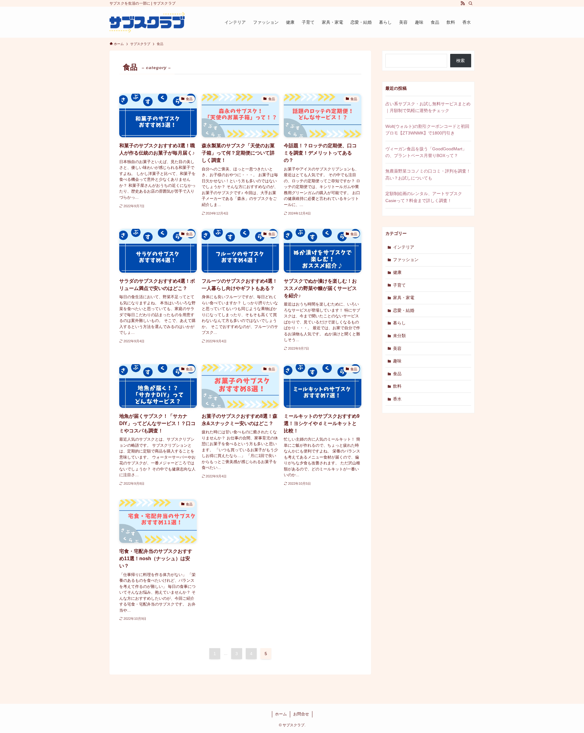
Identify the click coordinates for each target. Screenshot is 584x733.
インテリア (403, 247)
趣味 (397, 360)
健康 (397, 272)
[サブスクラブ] (147, 22)
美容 (397, 348)
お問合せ (301, 714)
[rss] (463, 3)
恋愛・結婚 (403, 310)
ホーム (281, 714)
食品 (397, 373)
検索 (460, 60)
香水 (397, 398)
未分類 (399, 335)
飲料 (397, 386)
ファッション (406, 259)
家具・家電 (403, 297)
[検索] (470, 3)
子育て (399, 285)
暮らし (399, 322)
